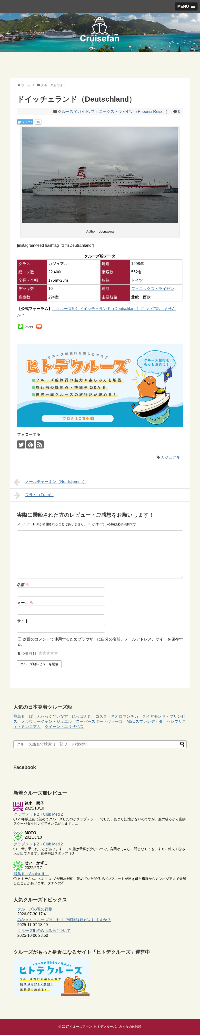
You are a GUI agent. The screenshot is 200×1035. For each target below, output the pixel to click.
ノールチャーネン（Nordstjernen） (56, 482)
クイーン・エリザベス (64, 727)
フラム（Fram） (39, 495)
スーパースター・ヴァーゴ (99, 721)
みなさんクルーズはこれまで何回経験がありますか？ (64, 920)
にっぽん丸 (81, 716)
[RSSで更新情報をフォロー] (40, 444)
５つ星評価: (28, 653)
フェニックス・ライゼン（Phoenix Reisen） (130, 111)
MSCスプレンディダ (145, 721)
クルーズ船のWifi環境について (44, 930)
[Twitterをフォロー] (21, 444)
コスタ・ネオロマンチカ (116, 716)
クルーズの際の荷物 (34, 909)
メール (25, 603)
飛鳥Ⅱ (19, 716)
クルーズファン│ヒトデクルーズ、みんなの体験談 (105, 1026)
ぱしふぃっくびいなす (48, 716)
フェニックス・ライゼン (152, 289)
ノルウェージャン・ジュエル (46, 721)
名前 (23, 585)
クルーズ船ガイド (73, 111)
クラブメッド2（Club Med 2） (40, 814)
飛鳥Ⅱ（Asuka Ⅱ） (31, 874)
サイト (23, 621)
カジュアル (170, 457)
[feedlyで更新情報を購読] (30, 444)
